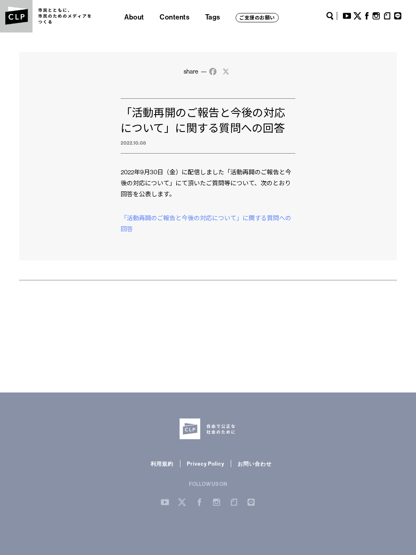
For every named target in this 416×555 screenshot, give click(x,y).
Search (330, 16)
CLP (16, 16)
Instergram (216, 502)
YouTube (347, 16)
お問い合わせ (255, 463)
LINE (398, 16)
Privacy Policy (205, 463)
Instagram (376, 16)
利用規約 (162, 463)
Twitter (357, 16)
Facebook (367, 16)
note (387, 16)
